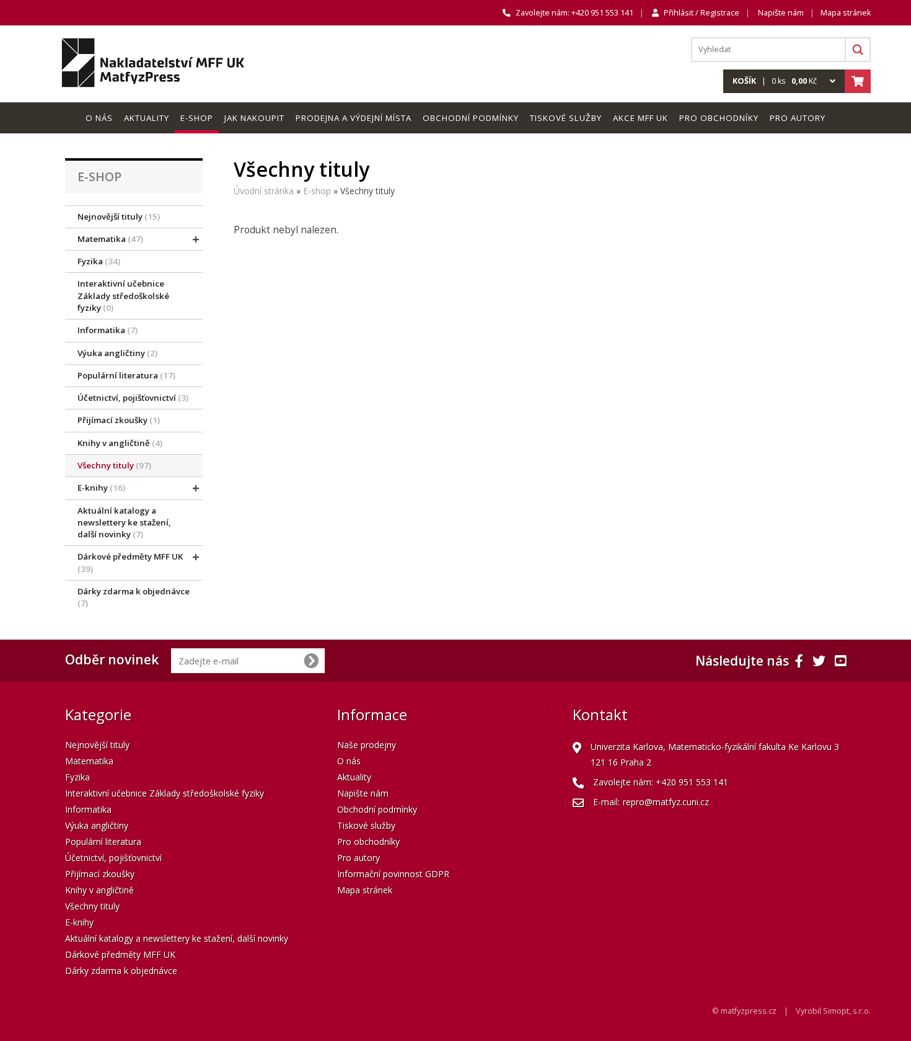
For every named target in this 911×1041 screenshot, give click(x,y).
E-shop (317, 191)
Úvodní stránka (264, 191)
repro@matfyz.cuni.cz (666, 802)
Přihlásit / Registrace (701, 12)
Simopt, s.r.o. (847, 1011)
